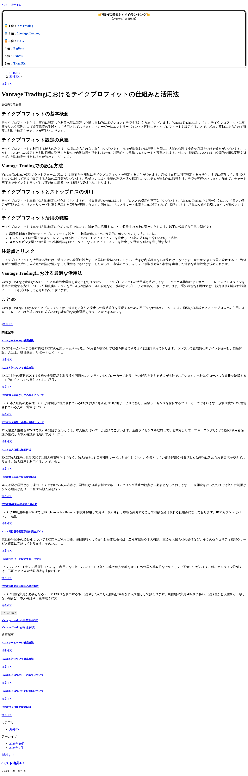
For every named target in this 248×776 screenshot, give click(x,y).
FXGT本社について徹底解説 (18, 367)
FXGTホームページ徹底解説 (18, 340)
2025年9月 (16, 747)
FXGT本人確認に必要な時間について (23, 422)
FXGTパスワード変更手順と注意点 (21, 559)
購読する (8, 754)
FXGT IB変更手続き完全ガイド (19, 504)
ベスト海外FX (11, 5)
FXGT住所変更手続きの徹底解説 (20, 586)
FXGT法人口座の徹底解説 (16, 449)
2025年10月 (17, 743)
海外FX (8, 324)
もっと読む (9, 612)
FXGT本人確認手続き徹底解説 (19, 477)
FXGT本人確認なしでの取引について (23, 395)
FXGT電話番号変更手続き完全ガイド (23, 531)
